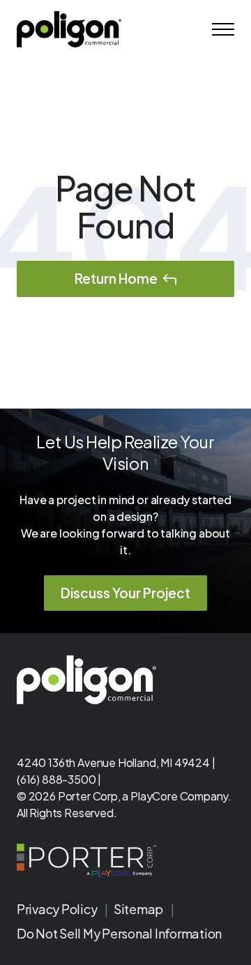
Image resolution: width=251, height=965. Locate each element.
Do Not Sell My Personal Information (119, 933)
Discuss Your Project (125, 592)
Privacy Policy (58, 909)
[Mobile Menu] (223, 29)
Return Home (116, 278)
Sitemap (139, 909)
